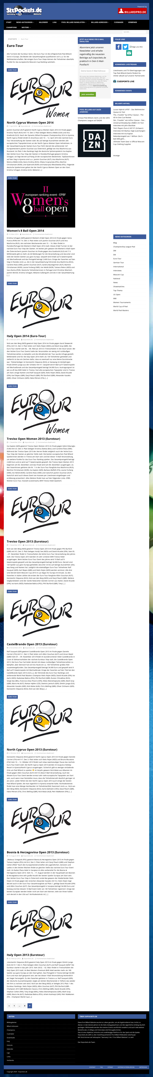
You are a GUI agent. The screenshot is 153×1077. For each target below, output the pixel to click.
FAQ (8, 1041)
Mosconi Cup (118, 274)
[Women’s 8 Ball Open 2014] (41, 202)
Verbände (132, 22)
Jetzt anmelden (88, 94)
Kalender (43, 22)
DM (114, 250)
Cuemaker (118, 22)
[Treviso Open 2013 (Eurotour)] (41, 512)
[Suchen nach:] (134, 32)
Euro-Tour (117, 258)
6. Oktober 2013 (14, 753)
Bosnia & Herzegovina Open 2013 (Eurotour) (38, 852)
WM (114, 298)
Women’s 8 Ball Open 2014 (25, 231)
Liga (55, 22)
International (118, 266)
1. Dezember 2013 (15, 442)
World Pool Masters (121, 310)
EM (114, 255)
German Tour (118, 262)
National (116, 278)
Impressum (143, 1067)
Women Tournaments (122, 302)
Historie (9, 1045)
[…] (41, 170)
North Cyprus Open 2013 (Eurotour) (32, 749)
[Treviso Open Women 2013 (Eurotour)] (41, 410)
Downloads (11, 1038)
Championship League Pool (124, 247)
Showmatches (118, 286)
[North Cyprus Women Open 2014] (41, 93)
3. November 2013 (15, 648)
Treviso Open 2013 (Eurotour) (27, 541)
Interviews (117, 270)
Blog (115, 243)
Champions (11, 27)
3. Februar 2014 (14, 339)
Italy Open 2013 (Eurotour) (25, 955)
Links (9, 1057)
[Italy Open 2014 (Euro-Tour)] (41, 307)
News (115, 282)
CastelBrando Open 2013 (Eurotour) (32, 644)
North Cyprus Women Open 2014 (30, 122)
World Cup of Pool (120, 306)
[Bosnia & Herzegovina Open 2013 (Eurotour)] (41, 823)
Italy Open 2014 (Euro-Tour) (26, 336)
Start (8, 22)
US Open (116, 294)
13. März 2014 (13, 234)
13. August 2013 (14, 856)
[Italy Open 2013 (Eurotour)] (41, 926)
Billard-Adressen (99, 22)
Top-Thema (117, 290)
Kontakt (92, 1067)
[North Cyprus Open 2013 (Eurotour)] (41, 720)
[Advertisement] (129, 192)
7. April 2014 (13, 126)
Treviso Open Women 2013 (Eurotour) (33, 439)
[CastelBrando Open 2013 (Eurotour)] (41, 615)
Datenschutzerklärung (100, 85)
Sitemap (110, 1067)
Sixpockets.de (25, 126)
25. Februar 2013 (14, 958)
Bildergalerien (11, 1022)
